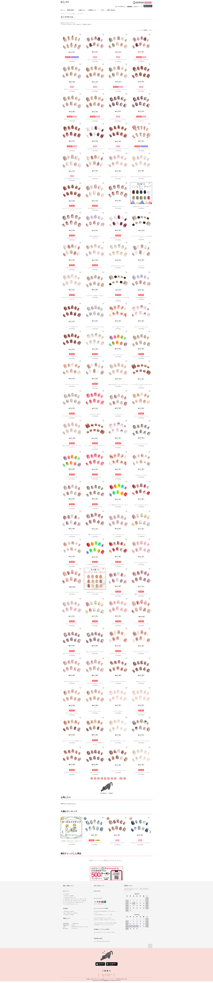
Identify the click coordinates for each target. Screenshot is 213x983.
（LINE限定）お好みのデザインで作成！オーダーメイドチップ (71, 841)
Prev (63, 832)
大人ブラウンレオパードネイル (117, 842)
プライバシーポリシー (110, 979)
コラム (102, 10)
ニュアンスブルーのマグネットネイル (94, 842)
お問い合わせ (111, 10)
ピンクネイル (80, 13)
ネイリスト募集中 (101, 979)
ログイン (136, 6)
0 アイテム (149, 5)
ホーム (63, 10)
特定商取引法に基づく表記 (121, 979)
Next (150, 832)
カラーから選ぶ (71, 13)
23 (121, 778)
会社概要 (88, 979)
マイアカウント (121, 6)
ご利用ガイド (92, 10)
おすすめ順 (139, 30)
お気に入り (81, 10)
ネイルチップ (64, 13)
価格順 (150, 30)
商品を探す (71, 10)
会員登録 (129, 6)
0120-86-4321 (140, 2)
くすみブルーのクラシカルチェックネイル (140, 842)
